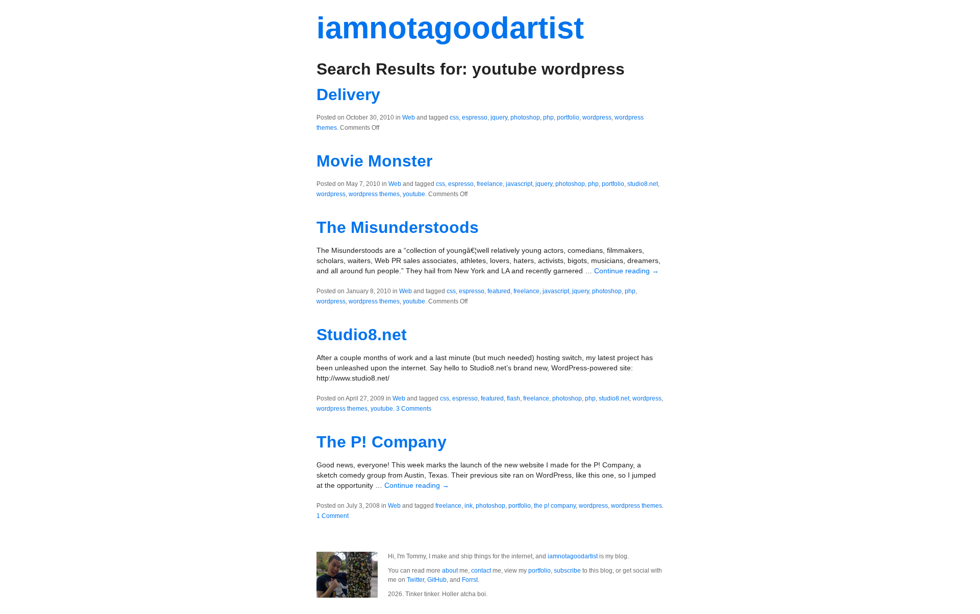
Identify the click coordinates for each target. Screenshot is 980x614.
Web (408, 117)
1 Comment (332, 515)
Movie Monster (374, 161)
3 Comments (413, 408)
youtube (414, 194)
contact (481, 570)
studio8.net (642, 183)
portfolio (568, 117)
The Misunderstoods (397, 227)
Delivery (348, 94)
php (548, 117)
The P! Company (381, 442)
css (454, 117)
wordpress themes (374, 194)
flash (513, 398)
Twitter (415, 579)
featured (498, 291)
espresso (474, 117)
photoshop (525, 117)
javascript (519, 183)
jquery (499, 117)
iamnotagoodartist (450, 28)
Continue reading (626, 271)
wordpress (596, 117)
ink (468, 505)
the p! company (555, 505)
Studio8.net (361, 334)
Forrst (470, 579)
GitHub (437, 579)
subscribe (567, 570)
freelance (490, 183)
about (450, 570)
